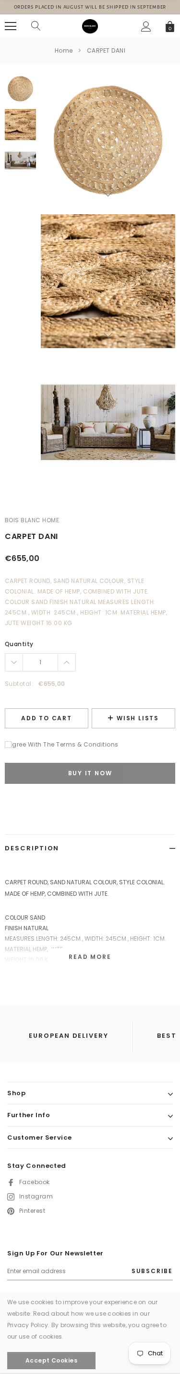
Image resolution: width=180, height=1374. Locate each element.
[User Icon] (146, 27)
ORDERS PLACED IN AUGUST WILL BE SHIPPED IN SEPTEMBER (90, 7)
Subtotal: (19, 684)
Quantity (19, 644)
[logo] (89, 26)
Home (64, 50)
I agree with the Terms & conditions (62, 744)
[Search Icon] (36, 26)
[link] (20, 88)
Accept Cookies (51, 1360)
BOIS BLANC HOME (32, 520)
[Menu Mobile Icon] (10, 26)
